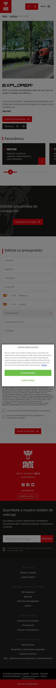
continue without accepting (28, 347)
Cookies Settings (27, 380)
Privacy (44, 365)
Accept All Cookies (28, 373)
